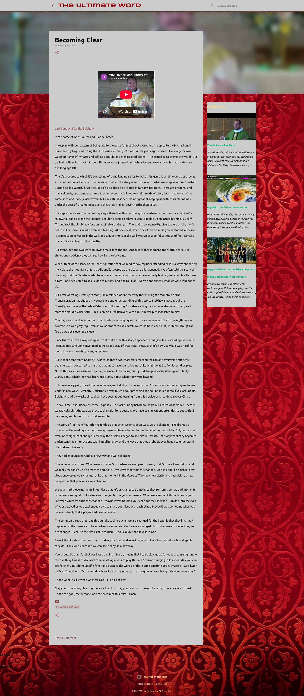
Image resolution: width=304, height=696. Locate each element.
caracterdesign (160, 684)
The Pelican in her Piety (221, 145)
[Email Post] (57, 603)
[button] (57, 52)
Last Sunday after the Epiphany (74, 128)
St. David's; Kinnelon (67, 607)
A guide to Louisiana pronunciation (227, 207)
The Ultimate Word (99, 5)
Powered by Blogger (154, 676)
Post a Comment (65, 637)
